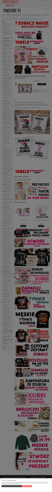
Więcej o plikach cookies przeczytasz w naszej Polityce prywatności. (12, 483)
